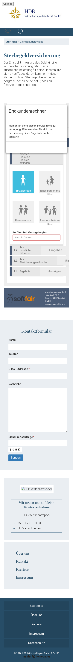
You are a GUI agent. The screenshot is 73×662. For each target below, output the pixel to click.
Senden (16, 457)
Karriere (22, 569)
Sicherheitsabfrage (21, 437)
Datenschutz (36, 643)
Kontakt (22, 561)
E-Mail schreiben (30, 528)
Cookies (7, 3)
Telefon (13, 353)
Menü (65, 32)
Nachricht (14, 384)
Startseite (11, 42)
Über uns (23, 553)
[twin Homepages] (37, 656)
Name (12, 339)
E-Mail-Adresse (19, 369)
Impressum (24, 577)
